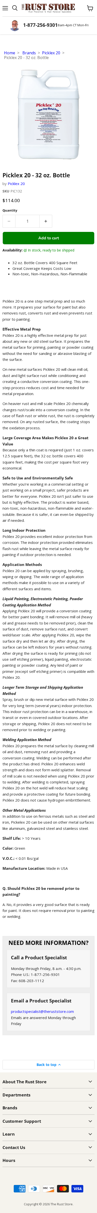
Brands (29, 53)
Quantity (9, 210)
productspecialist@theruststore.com (42, 1011)
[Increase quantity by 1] (46, 221)
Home (9, 53)
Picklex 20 (51, 53)
